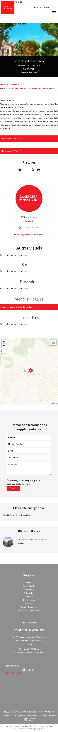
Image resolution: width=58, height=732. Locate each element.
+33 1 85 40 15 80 (12, 673)
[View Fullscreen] (4, 351)
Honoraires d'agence (13, 715)
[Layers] (53, 342)
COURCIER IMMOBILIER (29, 630)
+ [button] (4, 341)
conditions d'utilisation (21, 729)
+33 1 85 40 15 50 (30, 648)
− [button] (4, 345)
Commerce (14, 84)
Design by (32, 719)
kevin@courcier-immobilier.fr (31, 234)
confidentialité (45, 726)
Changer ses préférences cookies (41, 715)
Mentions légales (46, 711)
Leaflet (54, 403)
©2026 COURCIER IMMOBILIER (20, 711)
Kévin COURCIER (29, 216)
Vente (2, 84)
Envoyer (14, 488)
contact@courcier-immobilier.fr (31, 652)
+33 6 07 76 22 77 (30, 227)
